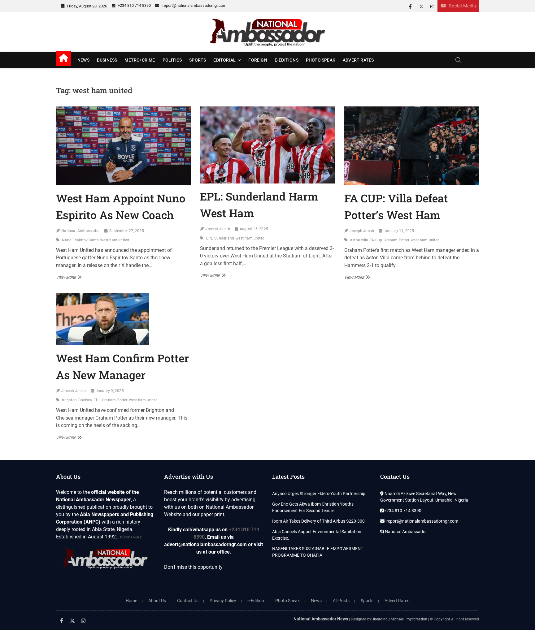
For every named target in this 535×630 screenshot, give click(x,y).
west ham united (114, 240)
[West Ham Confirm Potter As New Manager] (123, 319)
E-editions (286, 60)
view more (131, 537)
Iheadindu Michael (388, 619)
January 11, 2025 (399, 231)
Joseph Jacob (217, 229)
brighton (69, 400)
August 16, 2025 (254, 229)
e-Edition (255, 600)
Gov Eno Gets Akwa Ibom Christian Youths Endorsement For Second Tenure (313, 507)
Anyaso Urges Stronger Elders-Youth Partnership (318, 493)
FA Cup (376, 240)
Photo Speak (320, 60)
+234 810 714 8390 (134, 5)
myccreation (417, 619)
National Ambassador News (321, 618)
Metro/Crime (139, 60)
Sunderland (224, 238)
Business (107, 60)
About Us (157, 600)
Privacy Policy (223, 600)
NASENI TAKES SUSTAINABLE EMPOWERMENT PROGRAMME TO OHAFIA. (317, 552)
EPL (209, 238)
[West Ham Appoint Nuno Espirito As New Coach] (123, 145)
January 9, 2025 (110, 391)
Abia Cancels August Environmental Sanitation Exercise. (316, 535)
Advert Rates (358, 60)
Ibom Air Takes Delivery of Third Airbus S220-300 (318, 521)
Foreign (257, 60)
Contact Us (187, 600)
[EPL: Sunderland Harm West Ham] (267, 144)
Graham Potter (396, 240)
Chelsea (85, 400)
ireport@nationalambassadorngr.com (193, 5)
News (83, 60)
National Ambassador (80, 231)
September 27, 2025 (126, 231)
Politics (172, 60)
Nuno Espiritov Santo (80, 240)
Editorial (224, 60)
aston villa (359, 240)
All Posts (341, 600)
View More (68, 277)
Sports (197, 60)
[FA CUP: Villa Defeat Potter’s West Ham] (411, 145)
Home (131, 600)
